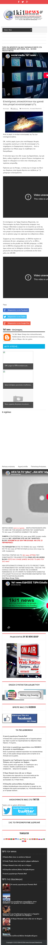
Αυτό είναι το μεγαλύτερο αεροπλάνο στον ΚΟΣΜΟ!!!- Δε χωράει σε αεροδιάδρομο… (20, 902)
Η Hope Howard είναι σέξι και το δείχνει (17, 773)
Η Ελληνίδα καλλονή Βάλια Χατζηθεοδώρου (19, 784)
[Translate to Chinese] (13, 839)
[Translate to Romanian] (37, 839)
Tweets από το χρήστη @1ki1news (14, 805)
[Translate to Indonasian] (23, 839)
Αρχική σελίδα (23, 466)
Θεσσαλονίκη (25, 108)
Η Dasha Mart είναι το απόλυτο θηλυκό (17, 857)
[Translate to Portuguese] (34, 839)
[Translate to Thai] (23, 841)
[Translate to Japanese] (27, 839)
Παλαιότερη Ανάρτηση (38, 466)
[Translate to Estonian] (16, 839)
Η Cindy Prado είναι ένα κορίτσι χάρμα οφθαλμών (21, 861)
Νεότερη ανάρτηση (8, 466)
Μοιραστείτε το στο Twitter (17, 317)
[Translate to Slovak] (41, 839)
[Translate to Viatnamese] (25, 841)
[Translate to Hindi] (20, 839)
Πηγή (5, 305)
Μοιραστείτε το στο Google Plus (18, 323)
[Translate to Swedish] (44, 839)
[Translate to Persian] (30, 839)
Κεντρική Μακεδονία (35, 108)
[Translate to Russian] (39, 839)
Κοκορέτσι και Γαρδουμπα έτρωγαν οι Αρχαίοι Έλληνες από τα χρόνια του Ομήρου (21, 914)
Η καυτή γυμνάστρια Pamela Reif (15, 736)
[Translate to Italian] (25, 839)
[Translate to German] (6, 839)
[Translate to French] (4, 839)
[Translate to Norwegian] (32, 839)
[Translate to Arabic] (11, 839)
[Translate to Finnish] (18, 839)
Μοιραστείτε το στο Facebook (18, 310)
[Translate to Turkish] (9, 839)
